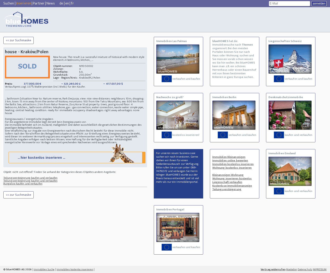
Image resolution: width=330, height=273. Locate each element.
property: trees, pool (101, 104)
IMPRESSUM (320, 269)
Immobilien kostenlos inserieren (233, 164)
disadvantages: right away (102, 110)
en (67, 3)
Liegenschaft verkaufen (227, 182)
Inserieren (23, 3)
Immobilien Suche (44, 269)
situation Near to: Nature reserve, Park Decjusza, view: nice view (59, 98)
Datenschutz (305, 269)
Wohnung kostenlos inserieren (232, 167)
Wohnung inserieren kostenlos (232, 178)
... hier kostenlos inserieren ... (41, 158)
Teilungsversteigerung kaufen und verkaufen (30, 177)
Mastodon (291, 269)
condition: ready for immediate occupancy (60, 110)
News (50, 3)
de (61, 3)
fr (72, 3)
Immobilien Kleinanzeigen (228, 156)
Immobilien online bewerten (230, 160)
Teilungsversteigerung (226, 189)
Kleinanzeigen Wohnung (228, 174)
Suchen (8, 3)
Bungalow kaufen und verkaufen (22, 183)
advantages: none (128, 110)
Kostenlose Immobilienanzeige (232, 185)
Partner (38, 3)
